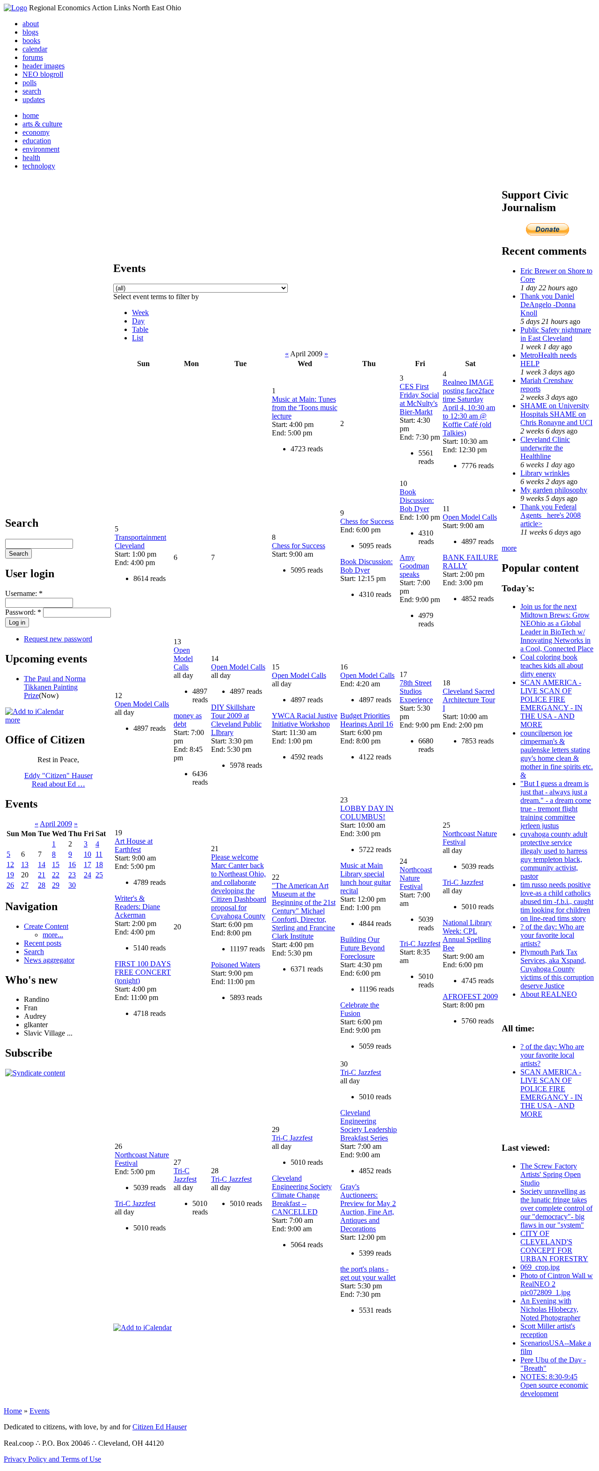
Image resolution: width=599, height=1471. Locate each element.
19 (10, 875)
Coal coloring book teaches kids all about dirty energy (551, 665)
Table (140, 329)
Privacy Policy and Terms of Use (52, 1459)
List (137, 338)
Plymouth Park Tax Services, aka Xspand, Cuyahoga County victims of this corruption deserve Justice (557, 969)
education (36, 141)
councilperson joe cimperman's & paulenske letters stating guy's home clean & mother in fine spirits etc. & (556, 754)
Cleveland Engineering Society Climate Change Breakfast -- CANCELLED (302, 1195)
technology (38, 166)
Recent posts (42, 943)
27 (25, 885)
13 (25, 864)
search (31, 91)
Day (138, 321)
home (30, 115)
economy (36, 132)
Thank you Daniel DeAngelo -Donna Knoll (548, 304)
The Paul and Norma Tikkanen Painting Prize (55, 687)
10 (87, 854)
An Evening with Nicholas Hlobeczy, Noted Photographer (550, 1309)
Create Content (46, 926)
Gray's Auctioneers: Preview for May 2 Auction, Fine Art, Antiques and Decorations (368, 1208)
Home (13, 1411)
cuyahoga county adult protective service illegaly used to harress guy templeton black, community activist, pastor (553, 855)
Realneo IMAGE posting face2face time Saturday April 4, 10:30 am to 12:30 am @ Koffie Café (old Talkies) (469, 407)
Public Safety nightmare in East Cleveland (555, 334)
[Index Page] (15, 8)
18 (99, 864)
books (31, 40)
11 (98, 854)
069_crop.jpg (540, 1267)
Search (34, 952)
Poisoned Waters (235, 965)
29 (55, 885)
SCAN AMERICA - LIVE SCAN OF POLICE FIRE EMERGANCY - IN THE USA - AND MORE (551, 703)
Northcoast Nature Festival (416, 878)
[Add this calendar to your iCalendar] (34, 711)
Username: (24, 593)
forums (32, 57)
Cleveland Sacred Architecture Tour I (469, 699)
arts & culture (42, 124)
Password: (23, 612)
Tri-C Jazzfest (420, 944)
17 (87, 864)
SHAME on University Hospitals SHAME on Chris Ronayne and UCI (556, 414)
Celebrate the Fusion (359, 1009)
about (30, 24)
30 (72, 885)
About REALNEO (548, 994)
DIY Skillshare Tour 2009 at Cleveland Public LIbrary (236, 719)
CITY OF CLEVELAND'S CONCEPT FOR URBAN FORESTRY (554, 1246)
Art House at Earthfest (134, 845)
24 (87, 875)
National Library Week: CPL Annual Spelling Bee (467, 935)
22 (55, 875)
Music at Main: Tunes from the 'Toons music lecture (304, 407)
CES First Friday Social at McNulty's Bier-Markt (419, 399)
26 (10, 885)
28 (41, 885)
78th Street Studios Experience (416, 691)
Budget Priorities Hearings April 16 (366, 720)
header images (43, 66)
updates (33, 99)
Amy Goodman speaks (414, 565)
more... (53, 935)
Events (39, 1411)
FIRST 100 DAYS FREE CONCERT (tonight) (143, 972)
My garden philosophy (553, 490)
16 (72, 864)
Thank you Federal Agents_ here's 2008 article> (550, 515)
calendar (34, 49)
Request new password (58, 639)
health (31, 158)
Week (140, 312)
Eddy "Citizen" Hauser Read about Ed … (58, 780)
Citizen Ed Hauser (159, 1427)
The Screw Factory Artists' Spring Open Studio (550, 1174)
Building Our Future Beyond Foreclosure (362, 947)
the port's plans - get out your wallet (367, 1273)
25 (99, 875)
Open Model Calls (470, 517)
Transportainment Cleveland (140, 541)
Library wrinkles (545, 473)
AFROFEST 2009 (470, 996)
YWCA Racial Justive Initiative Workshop (304, 720)
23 (72, 875)
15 (55, 864)
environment (40, 149)
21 (41, 875)
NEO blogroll (42, 74)
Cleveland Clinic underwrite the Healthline (545, 447)
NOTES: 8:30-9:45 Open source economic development (554, 1385)
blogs (30, 32)
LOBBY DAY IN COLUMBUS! (367, 812)
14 (41, 864)
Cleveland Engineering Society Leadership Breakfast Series (368, 1125)
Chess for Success (298, 546)
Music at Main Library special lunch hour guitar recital (365, 878)
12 (10, 864)
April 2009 (56, 824)
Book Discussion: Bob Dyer (366, 566)
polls (29, 83)
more (12, 720)
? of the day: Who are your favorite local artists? (552, 935)
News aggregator (49, 960)
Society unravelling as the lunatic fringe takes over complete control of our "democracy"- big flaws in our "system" (556, 1208)
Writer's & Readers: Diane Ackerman (137, 906)
